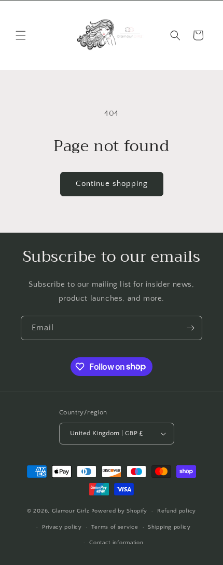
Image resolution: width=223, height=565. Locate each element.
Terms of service (114, 527)
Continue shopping (112, 183)
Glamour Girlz (71, 511)
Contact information (116, 543)
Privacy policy (62, 527)
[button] (20, 35)
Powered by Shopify (119, 511)
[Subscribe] (190, 328)
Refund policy (176, 511)
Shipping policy (169, 527)
